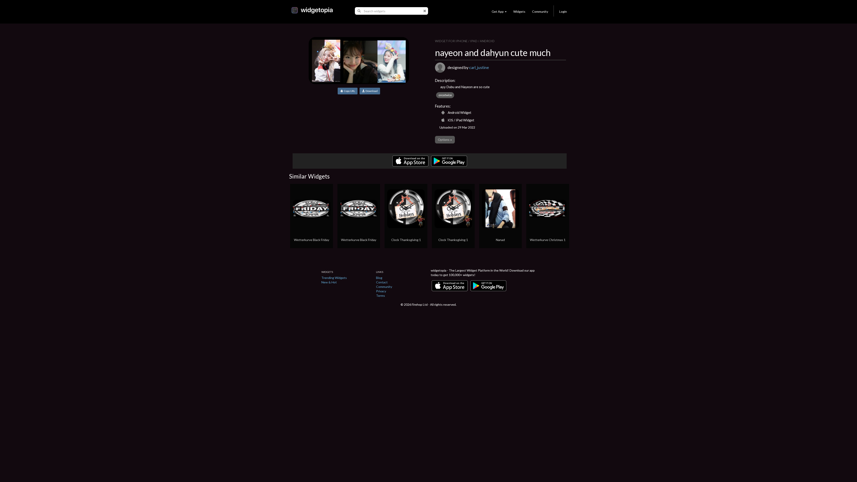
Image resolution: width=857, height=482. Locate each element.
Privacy (381, 291)
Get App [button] (498, 11)
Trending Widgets (334, 278)
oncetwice (445, 95)
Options (444, 139)
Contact (382, 282)
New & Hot (329, 282)
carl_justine (479, 67)
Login (563, 11)
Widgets (519, 11)
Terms (380, 295)
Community (540, 11)
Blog (379, 278)
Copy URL (349, 91)
